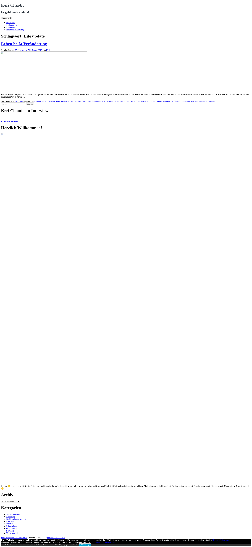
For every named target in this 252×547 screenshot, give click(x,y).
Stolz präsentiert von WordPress (14, 538)
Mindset (9, 524)
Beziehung (86, 101)
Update (159, 101)
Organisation (11, 528)
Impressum (10, 27)
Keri (48, 50)
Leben (116, 101)
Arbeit (45, 101)
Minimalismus (12, 526)
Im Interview (11, 25)
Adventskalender (13, 514)
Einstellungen (85, 545)
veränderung (168, 101)
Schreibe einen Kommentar (204, 101)
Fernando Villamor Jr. (56, 538)
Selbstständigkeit (148, 101)
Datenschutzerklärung (15, 30)
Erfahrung (19, 101)
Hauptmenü (6, 18)
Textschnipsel (12, 533)
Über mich (10, 23)
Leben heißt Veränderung (24, 43)
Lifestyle (10, 521)
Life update (124, 101)
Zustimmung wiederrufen (104, 542)
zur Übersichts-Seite (9, 121)
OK (214, 540)
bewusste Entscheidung (71, 101)
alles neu (37, 101)
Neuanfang (135, 101)
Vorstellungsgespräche (183, 101)
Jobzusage (108, 101)
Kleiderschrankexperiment (17, 519)
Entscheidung (97, 101)
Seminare (10, 531)
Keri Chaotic (12, 5)
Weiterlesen (224, 540)
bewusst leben (54, 101)
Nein (218, 540)
